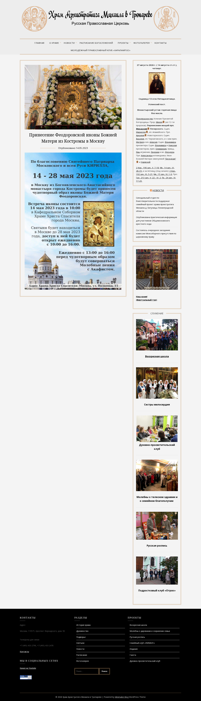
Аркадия (140, 135)
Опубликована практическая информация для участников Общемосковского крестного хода (156, 220)
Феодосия (141, 128)
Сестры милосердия (157, 404)
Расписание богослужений (96, 42)
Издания (134, 649)
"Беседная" (170, 158)
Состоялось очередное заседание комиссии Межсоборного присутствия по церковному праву (156, 233)
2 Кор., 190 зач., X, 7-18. (147, 167)
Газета (133, 655)
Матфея (140, 142)
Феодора (169, 152)
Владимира (170, 142)
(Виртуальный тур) (146, 299)
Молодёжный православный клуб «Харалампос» (100, 50)
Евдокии (155, 152)
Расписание (81, 655)
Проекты (123, 42)
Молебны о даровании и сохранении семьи (150, 631)
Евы (138, 152)
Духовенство (82, 631)
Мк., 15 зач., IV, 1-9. (163, 174)
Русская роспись (137, 637)
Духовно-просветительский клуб (145, 661)
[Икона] (156, 93)
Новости (69, 42)
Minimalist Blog (122, 697)
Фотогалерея (141, 42)
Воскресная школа (138, 625)
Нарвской (145, 162)
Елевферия (161, 148)
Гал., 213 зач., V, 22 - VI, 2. (148, 177)
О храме (54, 42)
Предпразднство (144, 118)
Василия (140, 138)
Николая (172, 145)
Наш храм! (141, 296)
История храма (83, 625)
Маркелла (141, 132)
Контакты (161, 42)
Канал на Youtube (28, 668)
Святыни (80, 643)
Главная (39, 42)
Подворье (81, 637)
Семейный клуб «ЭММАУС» (142, 643)
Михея (159, 122)
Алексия (153, 142)
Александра (146, 155)
